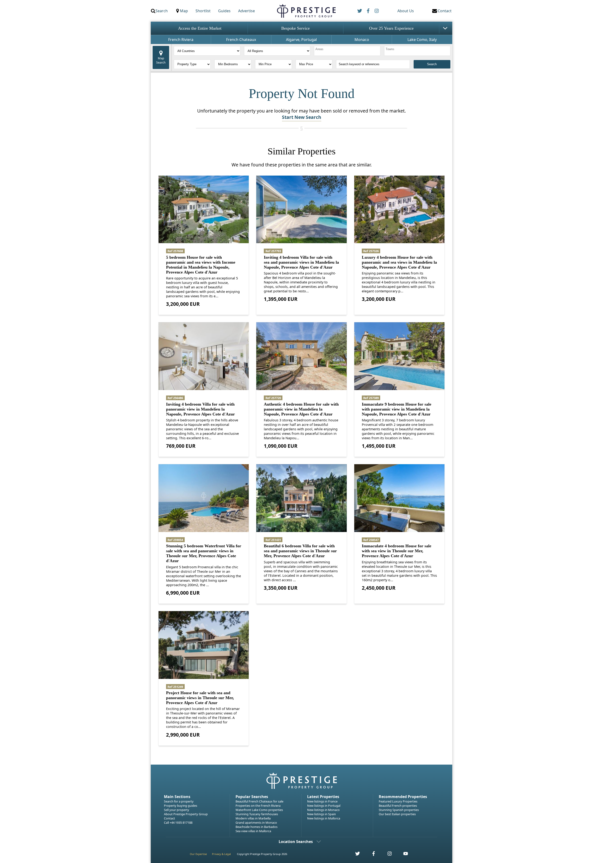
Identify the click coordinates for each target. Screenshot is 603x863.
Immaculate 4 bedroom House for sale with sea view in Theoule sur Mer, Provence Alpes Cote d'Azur (396, 551)
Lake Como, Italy (422, 39)
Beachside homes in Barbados (256, 827)
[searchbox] (347, 50)
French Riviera (180, 39)
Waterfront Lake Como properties (259, 810)
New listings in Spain (321, 814)
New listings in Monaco (323, 810)
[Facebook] (368, 10)
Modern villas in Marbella (253, 818)
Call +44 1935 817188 (178, 822)
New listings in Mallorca (323, 818)
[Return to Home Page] (306, 11)
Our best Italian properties (397, 814)
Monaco (361, 39)
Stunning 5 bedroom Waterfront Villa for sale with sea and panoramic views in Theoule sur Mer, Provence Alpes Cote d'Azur (203, 553)
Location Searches (296, 841)
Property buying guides (180, 805)
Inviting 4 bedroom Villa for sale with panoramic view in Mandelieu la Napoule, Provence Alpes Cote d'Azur (200, 409)
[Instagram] (376, 10)
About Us (405, 10)
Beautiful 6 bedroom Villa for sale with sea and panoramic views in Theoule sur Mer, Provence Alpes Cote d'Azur (300, 551)
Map (184, 10)
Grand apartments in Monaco (256, 822)
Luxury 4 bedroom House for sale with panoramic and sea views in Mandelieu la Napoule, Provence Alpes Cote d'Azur (399, 262)
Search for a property (179, 801)
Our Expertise (198, 854)
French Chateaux (241, 39)
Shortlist (203, 10)
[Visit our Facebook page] (371, 855)
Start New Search (301, 117)
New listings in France (322, 801)
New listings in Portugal (323, 805)
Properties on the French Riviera (258, 805)
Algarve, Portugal (301, 39)
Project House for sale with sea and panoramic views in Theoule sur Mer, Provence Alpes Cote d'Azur (200, 697)
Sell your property (176, 810)
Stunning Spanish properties (399, 810)
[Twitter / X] (359, 10)
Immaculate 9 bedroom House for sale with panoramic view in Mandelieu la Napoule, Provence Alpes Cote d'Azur (396, 409)
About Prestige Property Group (186, 814)
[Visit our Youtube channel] (403, 855)
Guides (224, 10)
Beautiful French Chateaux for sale (259, 801)
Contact (169, 818)
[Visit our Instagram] (387, 855)
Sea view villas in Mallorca (253, 831)
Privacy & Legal (221, 854)
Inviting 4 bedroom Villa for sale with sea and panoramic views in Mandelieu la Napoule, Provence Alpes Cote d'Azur (301, 262)
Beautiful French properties (398, 805)
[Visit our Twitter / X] (355, 855)
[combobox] (347, 51)
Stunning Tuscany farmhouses (257, 814)
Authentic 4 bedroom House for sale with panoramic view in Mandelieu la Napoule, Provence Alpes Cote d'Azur (301, 409)
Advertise (246, 10)
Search (161, 10)
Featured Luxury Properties (398, 801)
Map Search (161, 60)
